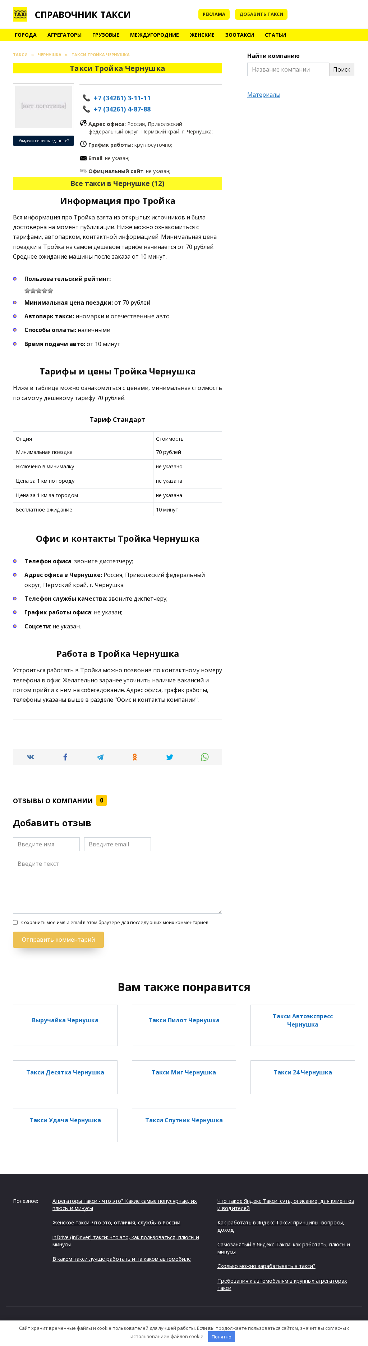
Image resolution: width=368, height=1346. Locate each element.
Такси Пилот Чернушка (184, 1020)
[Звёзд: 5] (50, 291)
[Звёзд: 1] (27, 291)
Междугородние (154, 34)
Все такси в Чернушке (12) (117, 183)
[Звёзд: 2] (33, 291)
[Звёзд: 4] (44, 291)
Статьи (275, 34)
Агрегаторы (64, 34)
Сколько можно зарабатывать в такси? (266, 1266)
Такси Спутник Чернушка (184, 1120)
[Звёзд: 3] (39, 291)
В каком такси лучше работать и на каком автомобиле (121, 1258)
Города (26, 34)
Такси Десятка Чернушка (65, 1072)
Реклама (214, 14)
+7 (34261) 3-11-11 (122, 98)
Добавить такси (261, 14)
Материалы (263, 95)
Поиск (341, 69)
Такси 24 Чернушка (302, 1072)
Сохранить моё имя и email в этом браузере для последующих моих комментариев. (115, 922)
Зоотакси (239, 34)
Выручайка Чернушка (65, 1020)
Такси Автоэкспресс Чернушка (303, 1020)
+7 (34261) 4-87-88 (122, 109)
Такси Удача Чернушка (65, 1120)
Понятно (221, 1336)
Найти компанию (273, 56)
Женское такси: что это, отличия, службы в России (116, 1222)
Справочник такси (83, 14)
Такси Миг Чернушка (184, 1072)
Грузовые (105, 34)
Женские (202, 34)
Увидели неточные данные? (44, 140)
